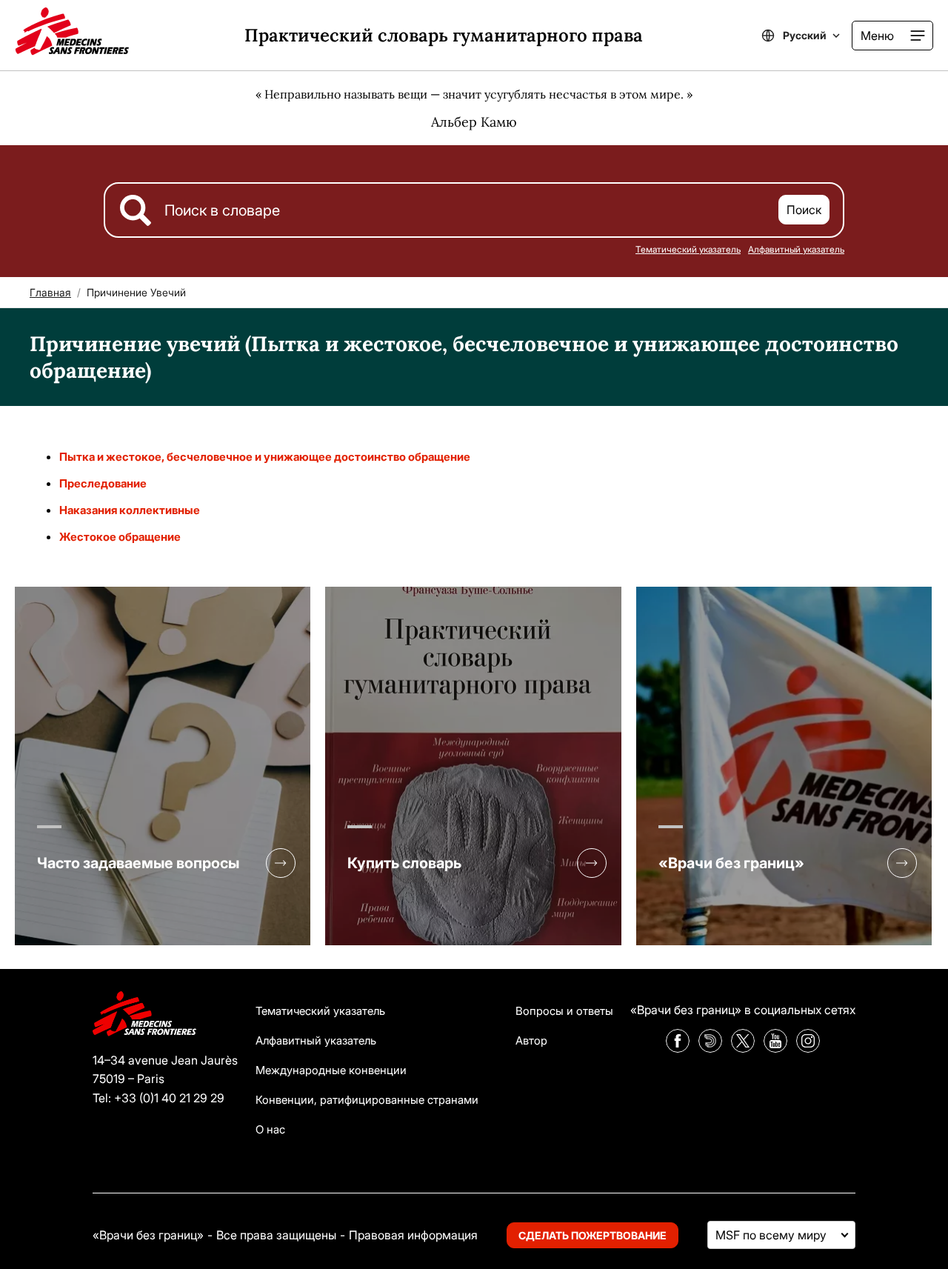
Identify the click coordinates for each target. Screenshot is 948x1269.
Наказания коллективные (129, 510)
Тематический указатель (688, 249)
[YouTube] (775, 1048)
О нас (270, 1129)
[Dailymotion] (710, 1048)
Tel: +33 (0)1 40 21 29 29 (158, 1097)
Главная (50, 292)
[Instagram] (808, 1048)
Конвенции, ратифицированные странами (367, 1100)
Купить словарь (404, 863)
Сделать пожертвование (592, 1235)
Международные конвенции (331, 1070)
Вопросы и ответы (564, 1011)
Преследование (103, 483)
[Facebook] (678, 1048)
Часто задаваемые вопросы (138, 863)
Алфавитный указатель (796, 249)
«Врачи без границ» (731, 863)
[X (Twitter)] (743, 1048)
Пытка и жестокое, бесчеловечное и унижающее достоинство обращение (264, 457)
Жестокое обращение (120, 537)
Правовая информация (413, 1235)
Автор (531, 1040)
